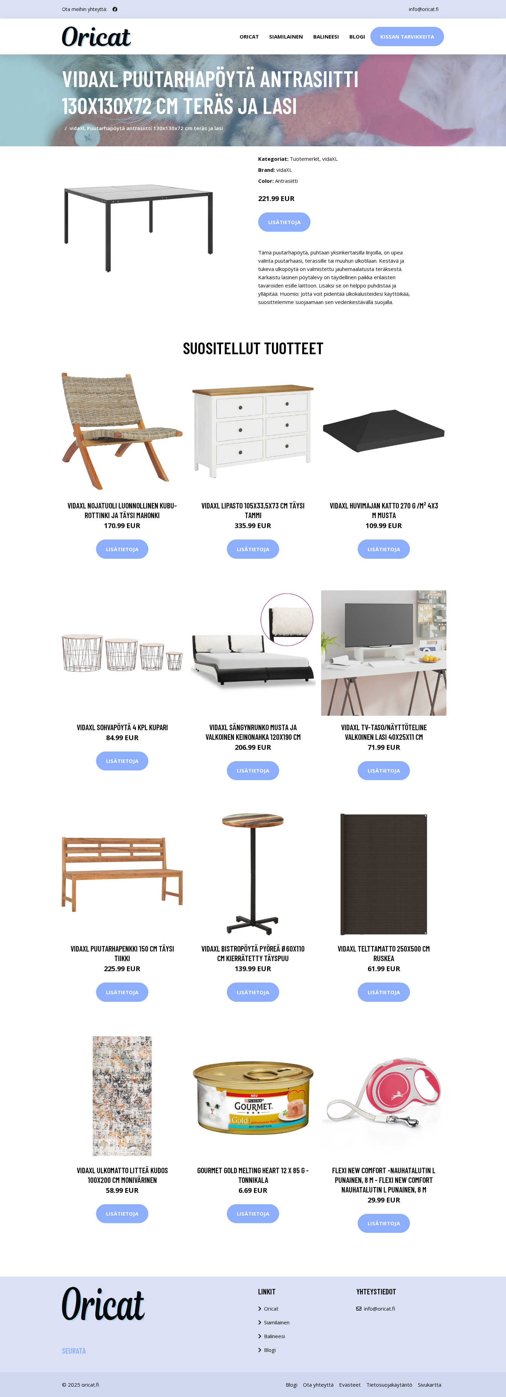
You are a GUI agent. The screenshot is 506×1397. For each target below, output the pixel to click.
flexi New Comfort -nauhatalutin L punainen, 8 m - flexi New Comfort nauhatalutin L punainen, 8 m (383, 1180)
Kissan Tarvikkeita (407, 36)
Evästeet (350, 1384)
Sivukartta (429, 1384)
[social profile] (115, 9)
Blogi (357, 36)
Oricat (249, 36)
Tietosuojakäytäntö (389, 1384)
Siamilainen (286, 36)
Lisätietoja (284, 222)
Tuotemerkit (304, 158)
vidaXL (330, 158)
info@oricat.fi (424, 9)
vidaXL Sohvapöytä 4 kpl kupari (122, 727)
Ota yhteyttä (318, 1384)
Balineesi (326, 36)
